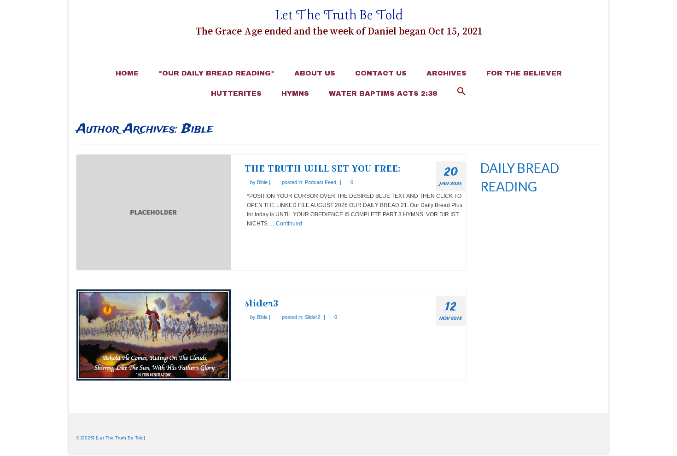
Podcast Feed (320, 182)
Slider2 (312, 317)
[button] (461, 92)
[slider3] (153, 334)
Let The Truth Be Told (339, 15)
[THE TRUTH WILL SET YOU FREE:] (153, 212)
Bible (262, 182)
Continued (289, 223)
